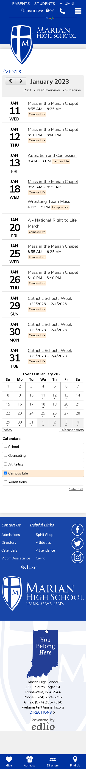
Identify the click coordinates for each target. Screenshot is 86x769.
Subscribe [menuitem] (73, 90)
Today (7, 430)
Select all (76, 489)
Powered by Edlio (43, 724)
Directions (41, 712)
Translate (51, 18)
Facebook (77, 535)
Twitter (77, 549)
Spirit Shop (44, 534)
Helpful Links (42, 525)
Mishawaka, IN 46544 (43, 692)
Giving (40, 558)
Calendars (9, 550)
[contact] (62, 11)
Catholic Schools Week (50, 298)
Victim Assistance (15, 558)
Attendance (45, 550)
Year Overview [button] (48, 90)
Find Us (75, 765)
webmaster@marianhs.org (43, 707)
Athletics (15, 464)
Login (29, 567)
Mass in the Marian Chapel (53, 103)
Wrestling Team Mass (49, 201)
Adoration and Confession (52, 156)
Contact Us (10, 525)
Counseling (17, 455)
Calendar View (71, 430)
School (13, 446)
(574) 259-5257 (49, 697)
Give (9, 765)
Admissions (17, 482)
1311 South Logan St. (43, 687)
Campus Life (18, 473)
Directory (8, 542)
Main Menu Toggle (78, 11)
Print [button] (27, 90)
